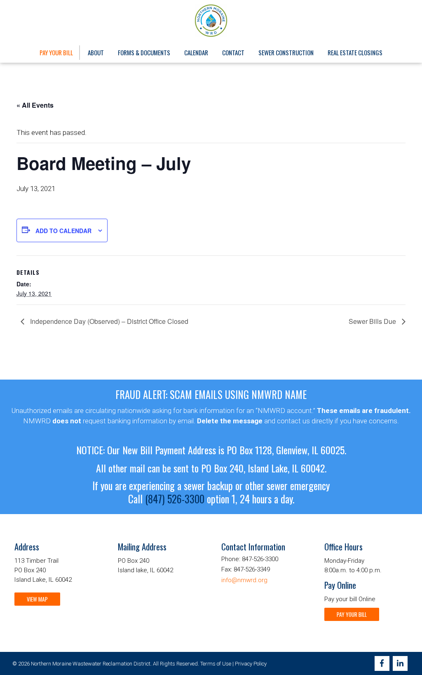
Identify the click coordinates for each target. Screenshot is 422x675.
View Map (37, 599)
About (96, 52)
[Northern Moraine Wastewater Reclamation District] (211, 20)
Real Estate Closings (355, 52)
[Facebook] (382, 663)
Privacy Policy (251, 664)
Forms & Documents (144, 52)
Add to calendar (63, 231)
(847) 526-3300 (174, 498)
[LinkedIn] (400, 663)
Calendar (196, 52)
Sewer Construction (286, 52)
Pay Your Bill (56, 52)
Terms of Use (215, 664)
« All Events (35, 105)
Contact (233, 52)
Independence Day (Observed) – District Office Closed (108, 321)
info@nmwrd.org (244, 580)
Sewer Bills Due (373, 321)
